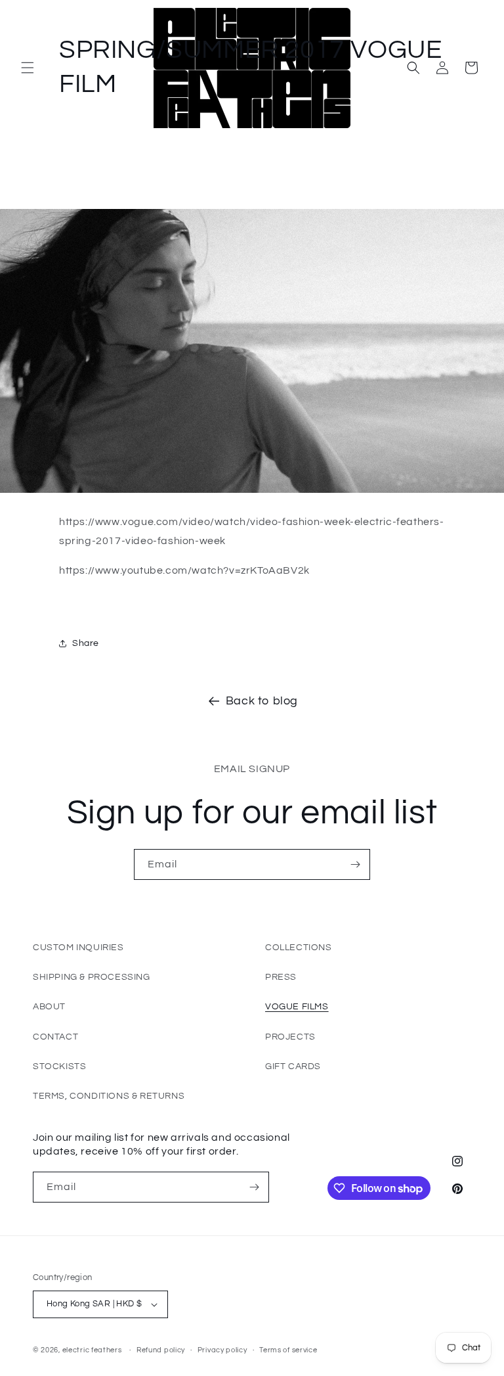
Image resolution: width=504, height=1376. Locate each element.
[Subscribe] (355, 864)
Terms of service (288, 1350)
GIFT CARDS (293, 1066)
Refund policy (160, 1350)
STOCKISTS (59, 1066)
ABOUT (49, 1006)
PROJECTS (290, 1037)
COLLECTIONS (298, 947)
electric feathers (92, 1350)
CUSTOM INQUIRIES (78, 947)
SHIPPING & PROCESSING (91, 977)
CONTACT (55, 1037)
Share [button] (85, 643)
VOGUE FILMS (297, 1006)
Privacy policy (222, 1350)
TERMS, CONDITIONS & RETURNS (108, 1096)
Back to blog (262, 701)
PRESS (281, 977)
